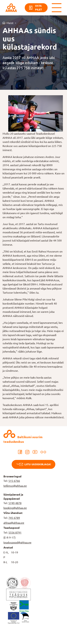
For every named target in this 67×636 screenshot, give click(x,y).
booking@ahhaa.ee (15, 507)
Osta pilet (38, 7)
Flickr (43, 452)
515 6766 (14, 480)
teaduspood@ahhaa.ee (17, 542)
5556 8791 (14, 532)
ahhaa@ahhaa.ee (13, 522)
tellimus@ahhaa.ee (15, 485)
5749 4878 (14, 503)
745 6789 (14, 517)
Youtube (34, 452)
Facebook (20, 452)
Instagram (27, 452)
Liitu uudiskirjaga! (37, 464)
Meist (10, 22)
